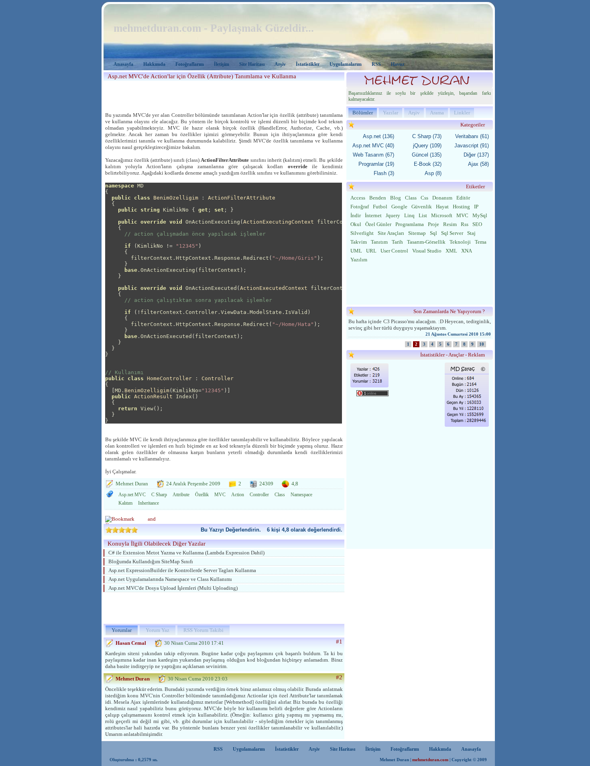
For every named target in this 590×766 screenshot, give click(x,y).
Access (357, 198)
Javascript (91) (471, 146)
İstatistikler (307, 64)
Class (280, 494)
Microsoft (441, 215)
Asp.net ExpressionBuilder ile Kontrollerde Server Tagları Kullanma (182, 570)
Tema (480, 242)
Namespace (301, 494)
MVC (220, 494)
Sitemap (417, 233)
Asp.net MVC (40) (373, 146)
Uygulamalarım (346, 64)
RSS (376, 64)
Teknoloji (460, 242)
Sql (433, 233)
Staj (471, 233)
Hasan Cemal (131, 643)
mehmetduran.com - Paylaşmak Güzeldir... (214, 28)
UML (356, 251)
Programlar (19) (376, 164)
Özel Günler (378, 224)
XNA (466, 251)
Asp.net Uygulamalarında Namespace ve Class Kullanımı (170, 579)
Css (424, 198)
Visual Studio (426, 251)
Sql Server (452, 233)
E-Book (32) (427, 164)
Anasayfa (123, 64)
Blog (395, 198)
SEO (477, 224)
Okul (355, 224)
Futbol (380, 207)
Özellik (202, 494)
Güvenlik (421, 207)
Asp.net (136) (378, 136)
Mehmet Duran (133, 679)
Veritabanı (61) (472, 136)
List (423, 215)
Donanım (442, 198)
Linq (409, 215)
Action (237, 494)
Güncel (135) (426, 155)
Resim (450, 224)
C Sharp (159, 494)
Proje (433, 224)
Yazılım (358, 260)
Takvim (358, 242)
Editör (463, 198)
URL (371, 251)
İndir (355, 215)
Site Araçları (391, 233)
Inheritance (148, 503)
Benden (377, 198)
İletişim (221, 64)
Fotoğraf (359, 207)
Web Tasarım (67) (373, 155)
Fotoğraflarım (189, 64)
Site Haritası (251, 64)
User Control (394, 251)
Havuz (397, 64)
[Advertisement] (221, 95)
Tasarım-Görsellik (426, 242)
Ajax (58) (478, 164)
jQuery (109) (427, 146)
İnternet (373, 215)
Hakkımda (154, 64)
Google (399, 207)
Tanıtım (379, 242)
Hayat (442, 207)
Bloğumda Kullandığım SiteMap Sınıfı (150, 561)
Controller (259, 494)
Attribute (181, 494)
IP (476, 207)
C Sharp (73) (426, 136)
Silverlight (362, 233)
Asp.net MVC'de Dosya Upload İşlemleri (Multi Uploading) (173, 588)
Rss (464, 224)
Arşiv (280, 64)
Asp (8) (433, 173)
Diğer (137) (476, 155)
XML (451, 251)
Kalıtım (125, 503)
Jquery (393, 215)
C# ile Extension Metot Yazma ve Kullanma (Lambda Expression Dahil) (186, 553)
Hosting (461, 207)
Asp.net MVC (132, 494)
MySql (479, 215)
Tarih (397, 242)
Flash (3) (384, 173)
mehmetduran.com (430, 760)
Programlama (409, 224)
